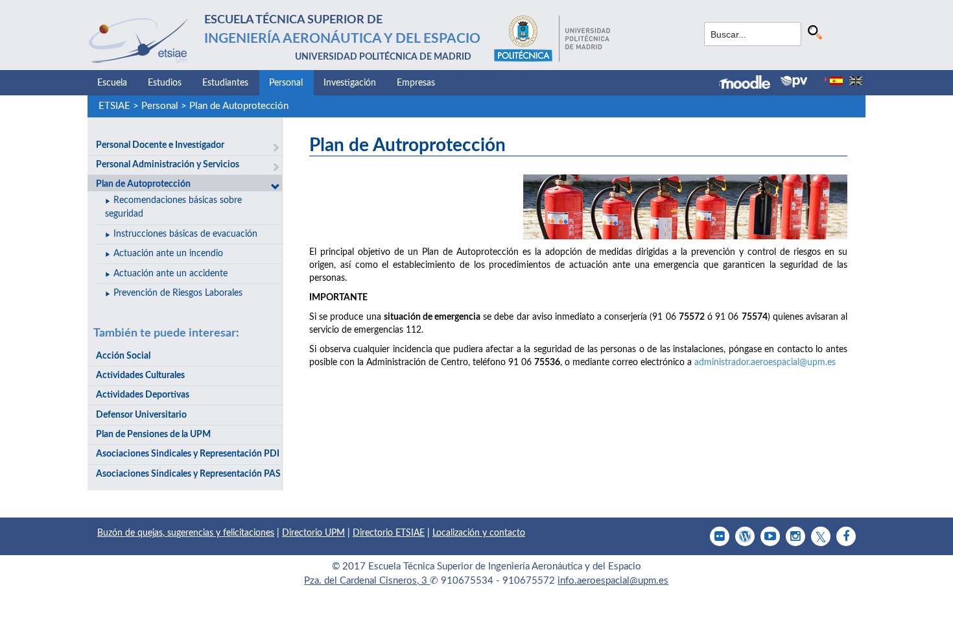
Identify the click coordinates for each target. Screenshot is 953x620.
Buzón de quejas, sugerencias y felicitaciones (185, 533)
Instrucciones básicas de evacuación (185, 234)
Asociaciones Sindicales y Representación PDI (187, 454)
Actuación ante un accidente (170, 273)
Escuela (112, 83)
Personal (286, 83)
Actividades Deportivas (142, 394)
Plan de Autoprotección (238, 106)
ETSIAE (114, 106)
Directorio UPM (313, 533)
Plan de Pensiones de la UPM (153, 434)
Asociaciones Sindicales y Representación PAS (188, 474)
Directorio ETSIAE (389, 533)
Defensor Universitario (141, 415)
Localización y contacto (478, 533)
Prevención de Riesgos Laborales (177, 293)
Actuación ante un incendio (168, 253)
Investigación (350, 83)
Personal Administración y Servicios (167, 164)
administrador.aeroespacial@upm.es (765, 362)
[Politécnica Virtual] (794, 81)
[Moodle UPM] (750, 83)
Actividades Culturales (140, 375)
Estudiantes (225, 83)
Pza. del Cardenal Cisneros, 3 (367, 581)
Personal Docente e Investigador (160, 145)
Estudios (165, 83)
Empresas (416, 83)
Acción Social (123, 356)
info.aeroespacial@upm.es (613, 581)
